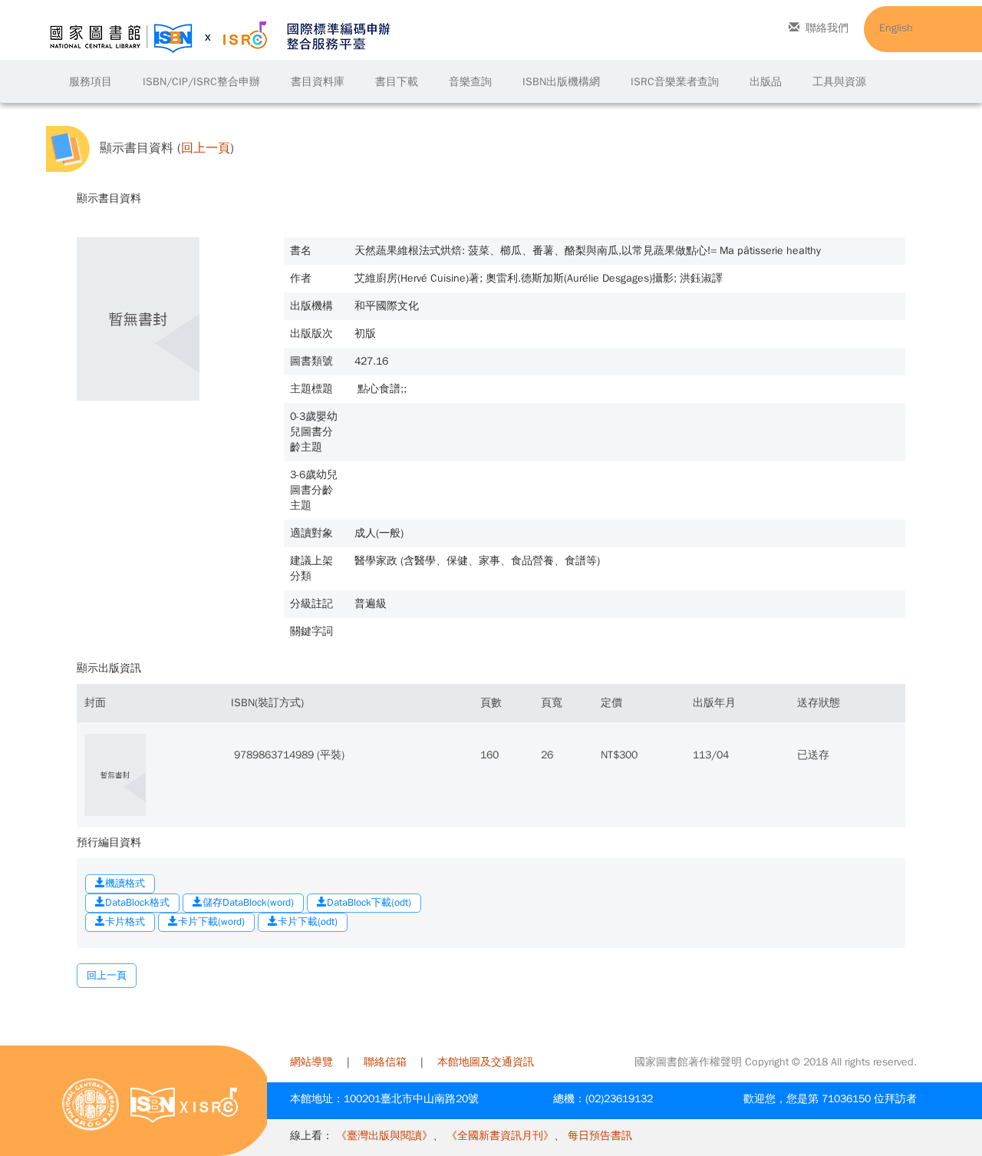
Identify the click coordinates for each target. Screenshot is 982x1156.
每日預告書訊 (600, 1135)
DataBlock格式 (137, 902)
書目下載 (396, 81)
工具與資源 (839, 81)
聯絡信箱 (385, 1061)
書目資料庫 (317, 81)
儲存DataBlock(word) (248, 902)
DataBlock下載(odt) (369, 902)
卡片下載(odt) (308, 921)
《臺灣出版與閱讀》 (384, 1135)
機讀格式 (125, 883)
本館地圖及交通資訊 (485, 1061)
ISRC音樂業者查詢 (675, 81)
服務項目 (90, 81)
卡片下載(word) (211, 921)
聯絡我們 (827, 28)
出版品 (766, 81)
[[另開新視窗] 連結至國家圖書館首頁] (90, 1104)
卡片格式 (125, 921)
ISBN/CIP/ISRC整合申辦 (201, 81)
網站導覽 (311, 1061)
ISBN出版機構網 (561, 81)
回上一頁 (205, 148)
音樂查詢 (470, 81)
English (896, 28)
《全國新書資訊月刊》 (500, 1135)
